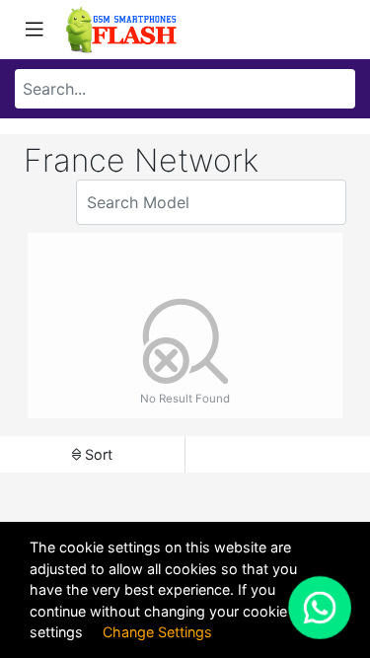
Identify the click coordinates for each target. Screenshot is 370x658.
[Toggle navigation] (34, 29)
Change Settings (157, 631)
